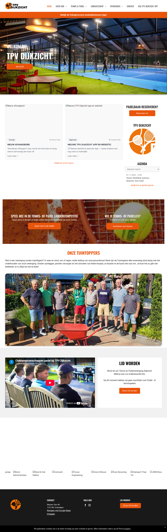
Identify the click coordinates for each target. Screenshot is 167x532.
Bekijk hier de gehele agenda (142, 185)
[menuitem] (49, 6)
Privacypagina (124, 529)
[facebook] (85, 505)
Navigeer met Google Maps (59, 510)
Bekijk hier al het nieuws (63, 163)
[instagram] (89, 505)
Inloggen (51, 514)
